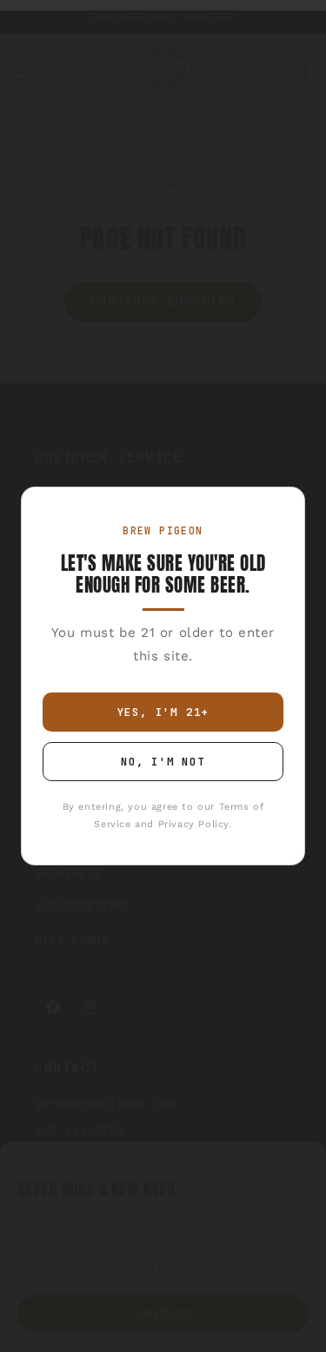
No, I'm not (163, 761)
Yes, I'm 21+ (163, 712)
